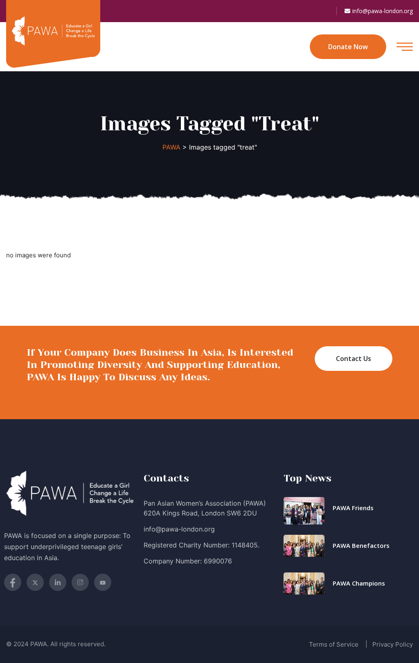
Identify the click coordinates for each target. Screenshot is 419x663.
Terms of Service (333, 644)
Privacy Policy (392, 644)
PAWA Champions (359, 583)
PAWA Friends (353, 508)
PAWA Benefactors (361, 545)
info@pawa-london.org (382, 11)
